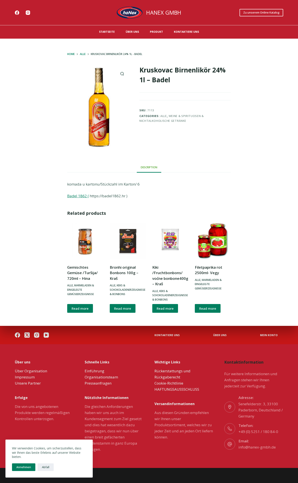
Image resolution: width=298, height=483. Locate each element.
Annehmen (23, 467)
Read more (80, 308)
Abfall (45, 467)
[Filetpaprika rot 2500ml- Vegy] (213, 241)
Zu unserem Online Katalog (261, 12)
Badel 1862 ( (78, 195)
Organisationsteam (101, 377)
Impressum (25, 377)
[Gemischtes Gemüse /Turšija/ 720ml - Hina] (85, 241)
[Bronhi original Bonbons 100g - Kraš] (128, 241)
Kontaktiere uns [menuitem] (186, 32)
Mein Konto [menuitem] (269, 335)
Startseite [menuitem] (107, 32)
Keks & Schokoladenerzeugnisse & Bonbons (127, 290)
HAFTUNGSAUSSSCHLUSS (176, 389)
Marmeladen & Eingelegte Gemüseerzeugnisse (80, 290)
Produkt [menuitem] (156, 32)
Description (149, 167)
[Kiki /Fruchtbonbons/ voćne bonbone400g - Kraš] (170, 241)
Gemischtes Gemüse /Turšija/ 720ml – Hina (82, 273)
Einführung (94, 370)
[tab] (149, 167)
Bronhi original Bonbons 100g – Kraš (124, 273)
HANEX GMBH (163, 12)
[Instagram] (28, 12)
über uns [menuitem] (132, 32)
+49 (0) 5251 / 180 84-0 (258, 431)
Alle (163, 116)
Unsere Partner (28, 383)
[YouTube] (46, 335)
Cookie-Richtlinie (168, 383)
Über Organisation (31, 370)
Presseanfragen (98, 383)
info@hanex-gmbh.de (257, 447)
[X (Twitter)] (27, 335)
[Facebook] (17, 12)
